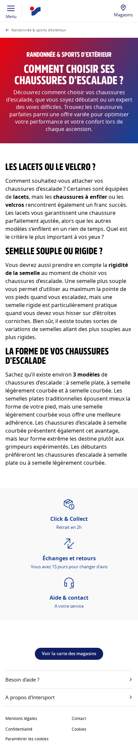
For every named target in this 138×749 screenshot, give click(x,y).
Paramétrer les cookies (27, 738)
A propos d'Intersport (30, 697)
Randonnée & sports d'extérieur (38, 29)
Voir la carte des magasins (69, 653)
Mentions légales (21, 718)
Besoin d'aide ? (22, 679)
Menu (11, 16)
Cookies (79, 729)
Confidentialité (18, 729)
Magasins (123, 15)
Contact (79, 718)
